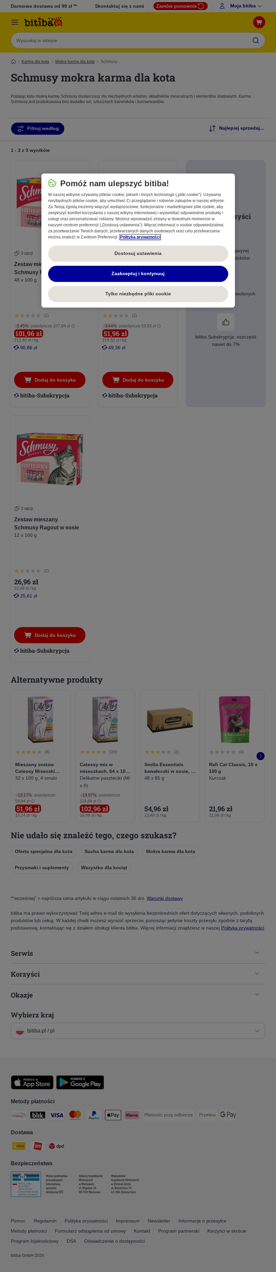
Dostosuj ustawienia (138, 253)
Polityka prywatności (140, 237)
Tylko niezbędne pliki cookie (138, 293)
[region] (138, 240)
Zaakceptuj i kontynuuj (138, 273)
